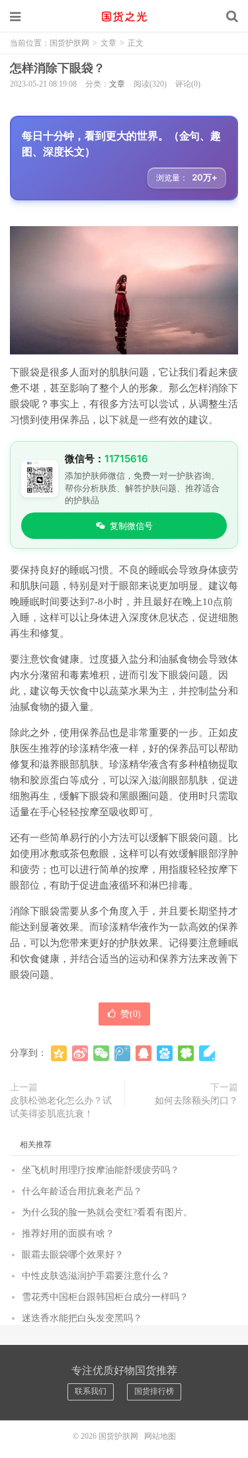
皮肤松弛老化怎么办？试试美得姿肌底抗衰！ (61, 1107)
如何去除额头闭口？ (196, 1101)
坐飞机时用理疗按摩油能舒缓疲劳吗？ (100, 1170)
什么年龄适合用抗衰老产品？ (82, 1191)
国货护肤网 (124, 16)
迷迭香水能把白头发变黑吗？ (82, 1318)
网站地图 (160, 1436)
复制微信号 (131, 525)
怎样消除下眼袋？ (57, 68)
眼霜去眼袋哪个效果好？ (73, 1255)
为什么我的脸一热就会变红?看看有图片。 (107, 1212)
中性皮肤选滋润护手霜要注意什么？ (96, 1276)
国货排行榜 (154, 1391)
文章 (108, 43)
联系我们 (90, 1391)
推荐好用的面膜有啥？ (68, 1233)
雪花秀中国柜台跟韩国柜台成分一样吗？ (105, 1297)
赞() (130, 1014)
